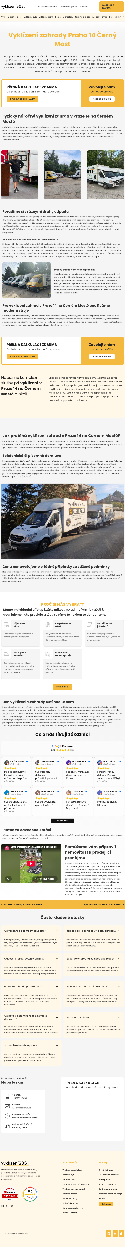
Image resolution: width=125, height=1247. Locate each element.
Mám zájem (62, 686)
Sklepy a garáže (82, 17)
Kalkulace (106, 1204)
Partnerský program (108, 1189)
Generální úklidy (69, 1198)
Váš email (68, 1104)
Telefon (96, 1093)
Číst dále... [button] (9, 781)
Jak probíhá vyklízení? (47, 6)
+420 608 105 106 (102, 99)
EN (7, 1206)
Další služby (115, 17)
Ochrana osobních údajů (110, 1194)
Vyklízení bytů (30, 17)
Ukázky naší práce (69, 6)
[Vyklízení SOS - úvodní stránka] (13, 6)
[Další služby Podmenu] (123, 17)
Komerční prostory (64, 17)
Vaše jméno (69, 1093)
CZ (2, 1206)
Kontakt (84, 6)
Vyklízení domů (46, 17)
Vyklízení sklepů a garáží (73, 1189)
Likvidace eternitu (70, 1213)
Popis (66, 1115)
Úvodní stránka (106, 1170)
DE (12, 1206)
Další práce (104, 1179)
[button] (31, 930)
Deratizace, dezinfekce (72, 1208)
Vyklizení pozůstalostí (11, 17)
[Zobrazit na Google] (6, 762)
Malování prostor (70, 1203)
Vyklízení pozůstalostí (72, 1170)
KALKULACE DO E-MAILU (22, 99)
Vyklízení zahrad (99, 17)
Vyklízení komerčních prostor (75, 1184)
